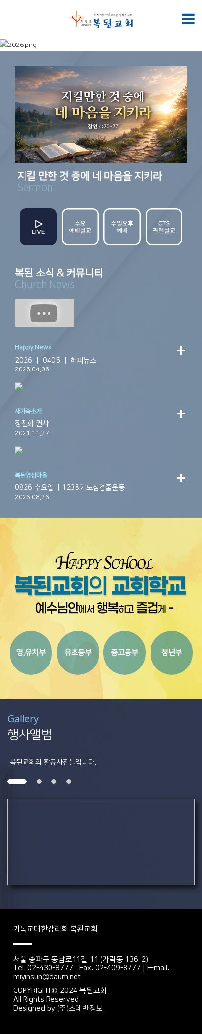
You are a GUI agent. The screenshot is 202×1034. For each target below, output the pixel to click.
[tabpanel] (101, 842)
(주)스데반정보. (80, 1008)
